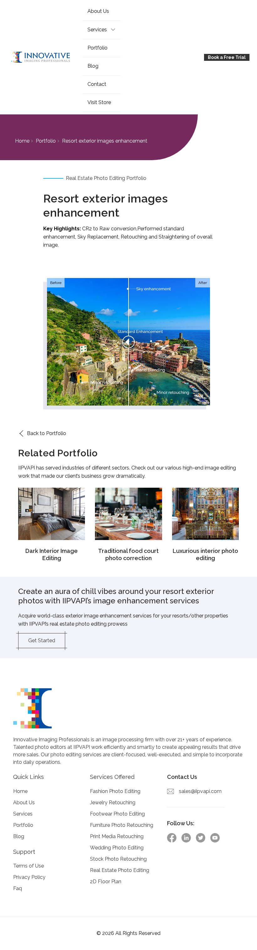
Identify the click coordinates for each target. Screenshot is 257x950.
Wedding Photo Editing (117, 848)
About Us (98, 11)
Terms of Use (28, 866)
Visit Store (99, 102)
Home (22, 141)
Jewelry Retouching (112, 803)
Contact (96, 84)
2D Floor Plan (105, 881)
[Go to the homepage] (45, 57)
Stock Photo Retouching (118, 859)
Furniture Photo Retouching (121, 825)
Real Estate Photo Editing (119, 870)
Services (23, 814)
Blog (92, 66)
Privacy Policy (29, 877)
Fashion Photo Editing (115, 791)
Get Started (41, 640)
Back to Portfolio (46, 433)
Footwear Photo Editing (117, 814)
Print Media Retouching (117, 836)
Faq (17, 889)
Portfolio (97, 48)
